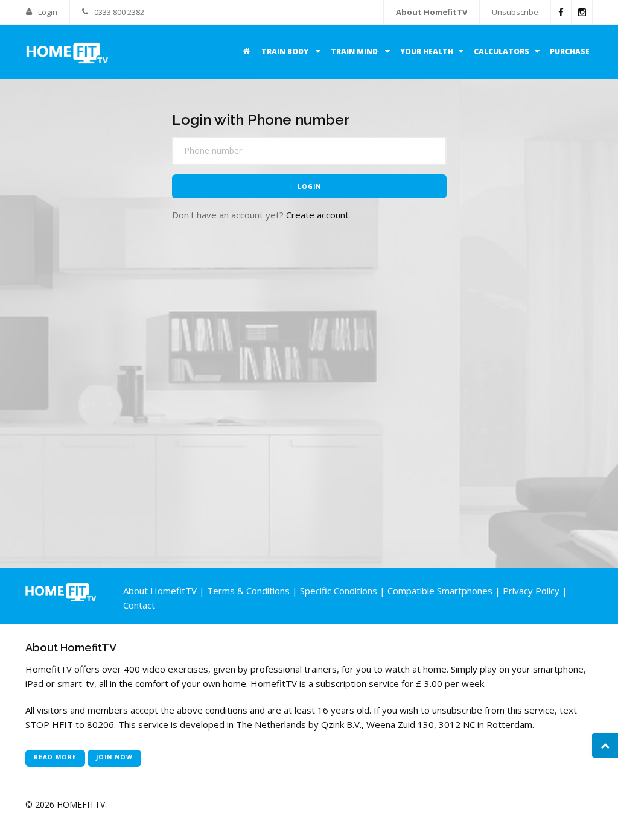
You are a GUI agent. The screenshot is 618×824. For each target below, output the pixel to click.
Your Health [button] (426, 51)
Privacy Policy (531, 591)
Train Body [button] (285, 51)
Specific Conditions (338, 591)
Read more (55, 757)
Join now (114, 757)
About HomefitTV (431, 12)
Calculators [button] (501, 51)
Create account (317, 215)
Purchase (570, 51)
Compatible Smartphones (439, 591)
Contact (139, 605)
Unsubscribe (515, 12)
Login (46, 12)
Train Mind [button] (355, 51)
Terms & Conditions (248, 591)
